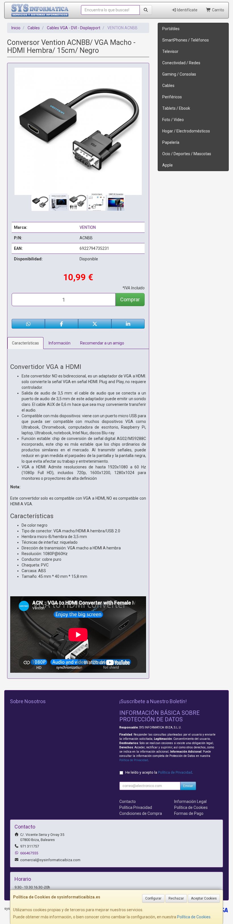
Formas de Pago (188, 813)
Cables (168, 85)
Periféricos (172, 97)
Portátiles (171, 28)
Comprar (130, 299)
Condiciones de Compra (140, 813)
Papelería (170, 142)
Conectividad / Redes (181, 63)
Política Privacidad (135, 807)
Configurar (153, 898)
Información (59, 343)
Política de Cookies (194, 917)
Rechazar (176, 898)
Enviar (188, 786)
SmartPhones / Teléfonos (185, 40)
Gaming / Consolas (179, 74)
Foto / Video (173, 119)
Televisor (170, 51)
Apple (167, 165)
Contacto (127, 801)
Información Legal (190, 801)
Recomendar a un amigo (102, 343)
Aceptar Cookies (204, 898)
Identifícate (186, 10)
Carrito (217, 10)
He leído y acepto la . (159, 772)
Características (25, 343)
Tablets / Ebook (176, 108)
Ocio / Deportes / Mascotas (186, 153)
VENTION (88, 227)
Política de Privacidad (133, 760)
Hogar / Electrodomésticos (186, 131)
